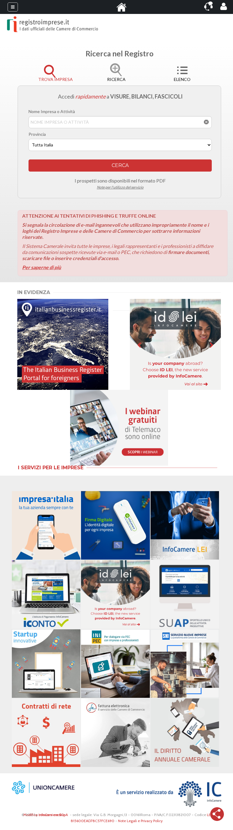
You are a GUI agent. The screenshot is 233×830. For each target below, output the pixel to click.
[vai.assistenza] (208, 6)
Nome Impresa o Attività (52, 111)
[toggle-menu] (13, 7)
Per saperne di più (41, 267)
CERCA (120, 165)
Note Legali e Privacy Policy (140, 820)
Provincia (37, 134)
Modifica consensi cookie (44, 814)
